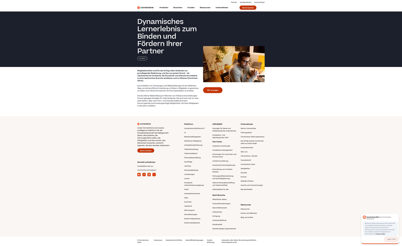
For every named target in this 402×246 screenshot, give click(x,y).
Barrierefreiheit (246, 189)
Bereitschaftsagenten (192, 137)
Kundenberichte (247, 148)
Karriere (244, 173)
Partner (234, 2)
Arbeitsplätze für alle (220, 189)
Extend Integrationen (192, 219)
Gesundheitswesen (219, 208)
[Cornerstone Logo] (145, 7)
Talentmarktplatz (190, 153)
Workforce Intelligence (193, 141)
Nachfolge (188, 162)
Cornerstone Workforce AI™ (194, 128)
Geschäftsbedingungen (195, 240)
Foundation (245, 160)
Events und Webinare (249, 213)
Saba (186, 198)
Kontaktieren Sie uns (145, 166)
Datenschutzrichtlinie (174, 240)
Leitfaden (142, 58)
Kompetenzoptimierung (193, 145)
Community (258, 2)
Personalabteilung (191, 170)
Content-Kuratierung (220, 161)
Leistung (187, 166)
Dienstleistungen (190, 214)
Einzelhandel (217, 224)
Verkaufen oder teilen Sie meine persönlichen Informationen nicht (239, 241)
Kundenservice (245, 2)
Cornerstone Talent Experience (252, 137)
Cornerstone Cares (248, 164)
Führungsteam (246, 133)
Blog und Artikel (247, 217)
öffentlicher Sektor (219, 199)
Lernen (186, 178)
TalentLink (188, 206)
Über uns (244, 152)
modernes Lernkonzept (221, 146)
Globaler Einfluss (247, 181)
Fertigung (216, 216)
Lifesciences (217, 212)
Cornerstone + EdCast (249, 156)
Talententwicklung (191, 149)
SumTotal (187, 202)
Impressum (158, 240)
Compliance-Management (222, 150)
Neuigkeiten (245, 168)
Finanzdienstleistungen (221, 204)
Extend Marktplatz (191, 223)
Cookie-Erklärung (210, 241)
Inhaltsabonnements (192, 194)
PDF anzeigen (212, 90)
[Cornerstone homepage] (157, 124)
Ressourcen (245, 209)
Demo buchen (248, 8)
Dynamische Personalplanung (223, 165)
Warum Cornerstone (248, 128)
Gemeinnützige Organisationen (224, 229)
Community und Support (146, 170)
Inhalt (186, 189)
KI (185, 133)
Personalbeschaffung (192, 158)
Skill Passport (189, 210)
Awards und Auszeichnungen (252, 185)
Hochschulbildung (219, 220)
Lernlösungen (189, 174)
